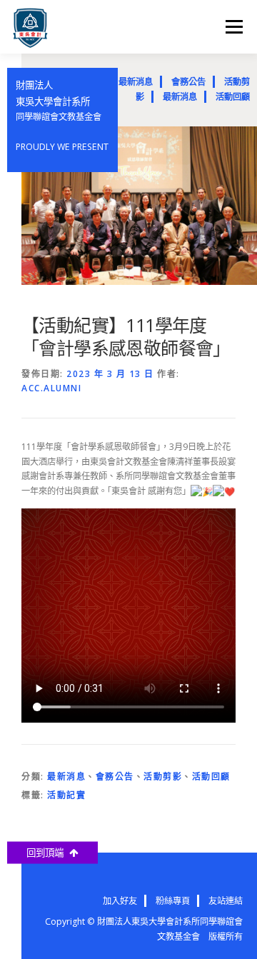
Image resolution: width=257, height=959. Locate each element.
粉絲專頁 (173, 901)
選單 (229, 27)
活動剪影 (162, 776)
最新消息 (136, 82)
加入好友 (120, 901)
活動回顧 (233, 97)
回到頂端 (47, 852)
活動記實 (66, 795)
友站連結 (225, 901)
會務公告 (188, 82)
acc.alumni (51, 388)
